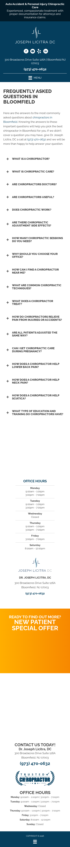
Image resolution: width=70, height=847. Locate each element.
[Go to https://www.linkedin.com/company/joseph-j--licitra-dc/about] (45, 52)
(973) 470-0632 (35, 69)
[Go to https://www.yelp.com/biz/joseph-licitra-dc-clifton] (39, 52)
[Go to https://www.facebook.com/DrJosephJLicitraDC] (26, 52)
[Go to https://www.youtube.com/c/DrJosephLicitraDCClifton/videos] (32, 52)
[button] (35, 159)
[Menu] (35, 841)
